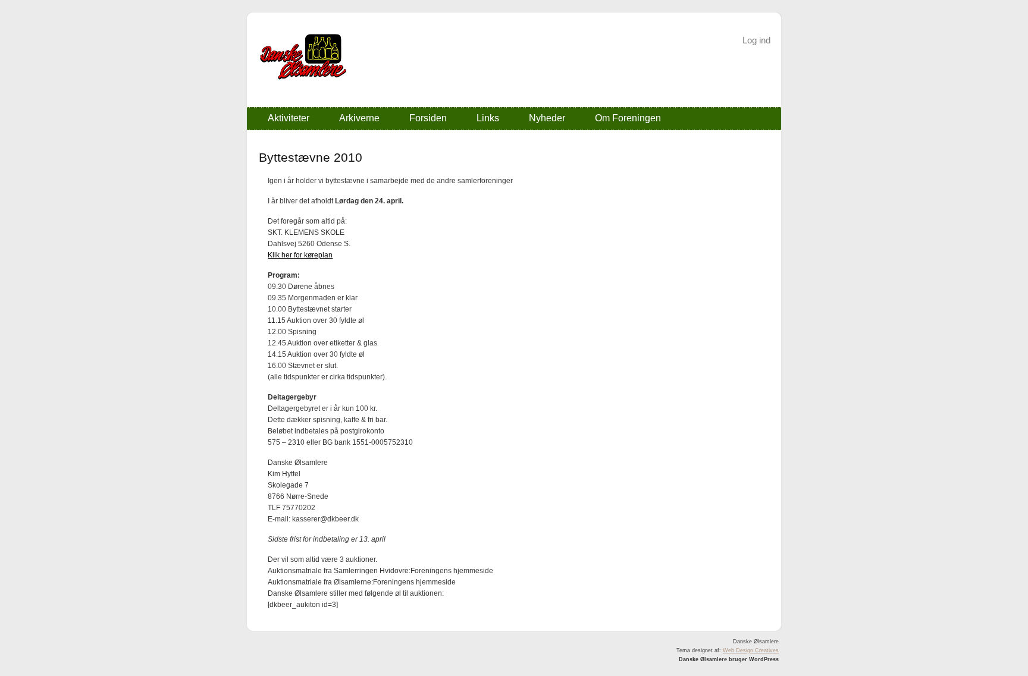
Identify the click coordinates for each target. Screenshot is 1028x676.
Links (488, 118)
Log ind (756, 40)
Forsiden (428, 118)
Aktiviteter (288, 118)
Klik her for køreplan (300, 255)
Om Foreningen (628, 118)
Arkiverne (359, 118)
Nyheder (547, 118)
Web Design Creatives (751, 650)
